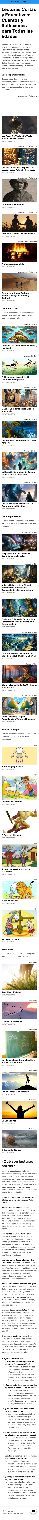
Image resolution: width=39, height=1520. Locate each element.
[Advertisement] (27, 106)
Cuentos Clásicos (10, 308)
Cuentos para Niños (11, 516)
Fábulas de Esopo (10, 729)
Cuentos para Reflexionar (14, 75)
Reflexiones (7, 949)
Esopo (35, 745)
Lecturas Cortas (18, 2)
